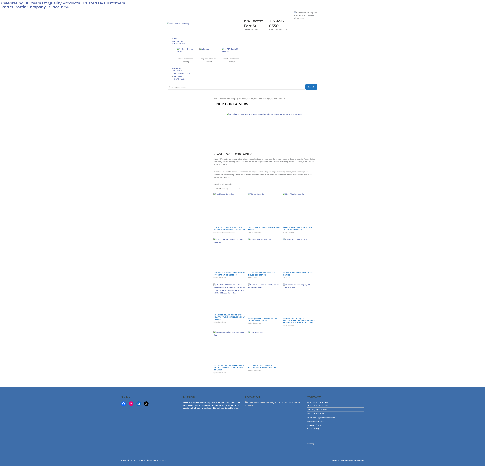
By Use (250, 99)
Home (215, 99)
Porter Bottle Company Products (233, 99)
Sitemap (310, 444)
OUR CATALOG (178, 44)
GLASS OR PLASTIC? (181, 74)
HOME (174, 38)
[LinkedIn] (138, 403)
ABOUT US (176, 68)
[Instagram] (131, 403)
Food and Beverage (262, 99)
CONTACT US (178, 41)
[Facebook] (123, 403)
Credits (163, 460)
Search (311, 87)
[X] (146, 403)
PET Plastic (179, 76)
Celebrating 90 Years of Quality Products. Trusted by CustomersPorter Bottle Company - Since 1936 (63, 5)
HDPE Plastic (179, 79)
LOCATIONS (177, 71)
